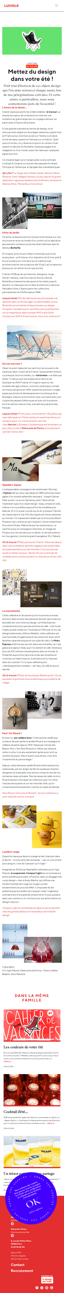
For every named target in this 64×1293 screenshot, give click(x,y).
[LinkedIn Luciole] (46, 1287)
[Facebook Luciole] (36, 1287)
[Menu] (56, 6)
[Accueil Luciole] (11, 5)
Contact (18, 1265)
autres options (36, 1210)
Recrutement (22, 1271)
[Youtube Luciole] (51, 1287)
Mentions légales (18, 1256)
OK (33, 1203)
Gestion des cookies (19, 1259)
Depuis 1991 (16, 1252)
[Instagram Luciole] (41, 1287)
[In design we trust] (47, 1280)
